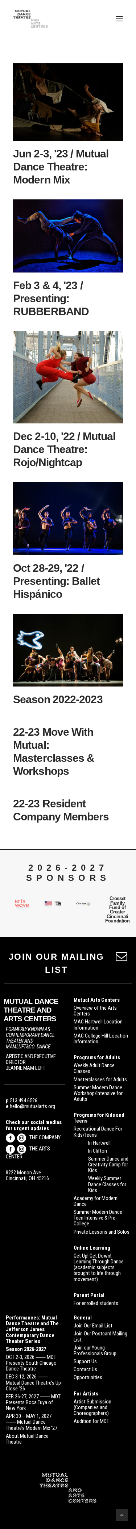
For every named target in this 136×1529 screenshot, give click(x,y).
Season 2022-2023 (58, 699)
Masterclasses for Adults (100, 1079)
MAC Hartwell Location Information (98, 1024)
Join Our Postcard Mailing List (100, 1336)
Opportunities (88, 1377)
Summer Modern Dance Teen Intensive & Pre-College (98, 1218)
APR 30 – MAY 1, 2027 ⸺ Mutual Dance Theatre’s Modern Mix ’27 (31, 1422)
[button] (119, 19)
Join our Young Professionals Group (95, 1350)
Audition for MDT (91, 1421)
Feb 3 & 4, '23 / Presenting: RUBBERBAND (51, 298)
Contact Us (85, 1369)
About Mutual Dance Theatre (27, 1439)
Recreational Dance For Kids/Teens (98, 1131)
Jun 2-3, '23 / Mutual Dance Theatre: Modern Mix (60, 167)
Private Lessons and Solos (101, 1232)
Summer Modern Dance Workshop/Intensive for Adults (98, 1093)
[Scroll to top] (122, 1514)
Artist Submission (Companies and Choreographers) (92, 1407)
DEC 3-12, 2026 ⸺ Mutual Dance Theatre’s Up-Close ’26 (34, 1382)
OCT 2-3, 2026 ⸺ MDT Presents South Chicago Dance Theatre (31, 1363)
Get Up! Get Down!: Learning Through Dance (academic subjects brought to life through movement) (99, 1268)
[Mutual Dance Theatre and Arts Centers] (30, 19)
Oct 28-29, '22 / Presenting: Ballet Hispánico (56, 581)
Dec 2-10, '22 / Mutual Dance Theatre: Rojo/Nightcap (64, 449)
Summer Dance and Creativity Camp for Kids (108, 1165)
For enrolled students (96, 1303)
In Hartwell (99, 1143)
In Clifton (97, 1151)
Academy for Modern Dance (96, 1201)
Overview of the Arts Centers (95, 1011)
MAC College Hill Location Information (101, 1038)
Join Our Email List (93, 1325)
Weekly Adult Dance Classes (94, 1068)
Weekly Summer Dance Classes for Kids (107, 1184)
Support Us (85, 1361)
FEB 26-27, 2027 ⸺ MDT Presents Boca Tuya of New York (33, 1402)
